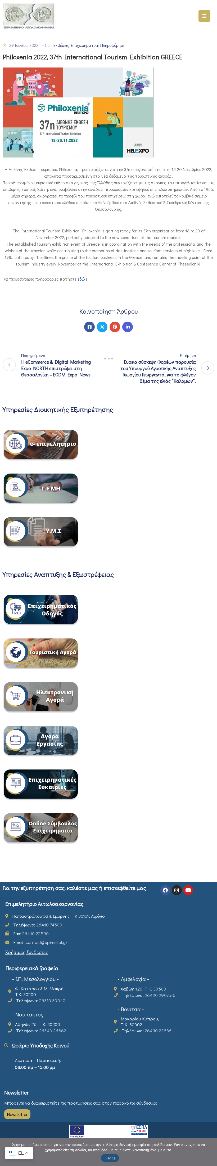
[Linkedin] (127, 327)
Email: (40, 942)
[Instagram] (177, 890)
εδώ (82, 279)
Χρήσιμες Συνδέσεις (26, 952)
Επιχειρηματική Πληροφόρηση (98, 45)
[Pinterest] (115, 327)
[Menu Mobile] (204, 16)
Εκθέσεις (61, 45)
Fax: (31, 933)
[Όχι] (210, 1152)
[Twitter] (102, 327)
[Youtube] (188, 890)
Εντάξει (109, 1158)
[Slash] (108, 358)
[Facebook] (89, 327)
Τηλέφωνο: (37, 925)
